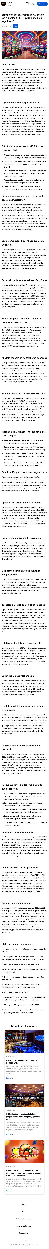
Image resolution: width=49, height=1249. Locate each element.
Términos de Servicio (23, 1226)
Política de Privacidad (23, 1219)
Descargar (42, 4)
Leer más (9, 1078)
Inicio (23, 1205)
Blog (23, 1212)
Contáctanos (23, 1233)
